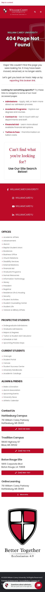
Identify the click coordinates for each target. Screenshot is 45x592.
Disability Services (11, 261)
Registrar (7, 289)
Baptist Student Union (12, 247)
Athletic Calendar (11, 400)
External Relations (11, 265)
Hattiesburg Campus (14, 416)
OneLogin (7, 356)
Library (6, 282)
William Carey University (22, 32)
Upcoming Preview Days (13, 343)
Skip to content (7, 2)
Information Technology (14, 279)
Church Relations (10, 258)
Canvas (6, 363)
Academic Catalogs (12, 373)
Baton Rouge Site (11, 459)
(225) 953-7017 (24, 473)
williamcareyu (24, 197)
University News (10, 397)
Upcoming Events (11, 393)
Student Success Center (13, 366)
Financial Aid (8, 268)
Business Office (10, 254)
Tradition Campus (12, 437)
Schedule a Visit (10, 339)
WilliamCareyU (24, 206)
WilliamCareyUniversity (24, 189)
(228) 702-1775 (24, 451)
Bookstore (7, 251)
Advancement (9, 240)
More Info (24, 495)
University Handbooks (12, 370)
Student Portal (9, 359)
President (7, 286)
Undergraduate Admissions (15, 325)
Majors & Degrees (11, 332)
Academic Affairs (11, 237)
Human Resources (11, 275)
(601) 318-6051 (24, 429)
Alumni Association (11, 390)
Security (6, 296)
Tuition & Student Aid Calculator (17, 336)
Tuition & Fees (12, 132)
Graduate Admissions (12, 329)
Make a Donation (10, 387)
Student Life (8, 306)
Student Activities (11, 299)
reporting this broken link (22, 80)
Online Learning (10, 481)
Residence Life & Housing (14, 292)
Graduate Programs (12, 272)
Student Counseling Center (15, 303)
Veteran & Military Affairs (14, 310)
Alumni (6, 244)
